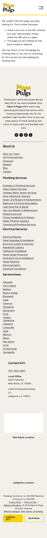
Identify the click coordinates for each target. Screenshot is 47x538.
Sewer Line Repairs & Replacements (22, 199)
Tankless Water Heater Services (19, 192)
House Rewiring (11, 261)
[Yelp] (30, 135)
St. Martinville (10, 348)
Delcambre (8, 310)
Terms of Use (30, 502)
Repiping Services (12, 214)
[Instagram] (16, 135)
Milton (6, 338)
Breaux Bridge (10, 292)
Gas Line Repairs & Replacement (20, 210)
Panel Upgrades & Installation (18, 240)
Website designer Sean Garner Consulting (23, 511)
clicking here (8, 53)
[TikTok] (26, 135)
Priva (11, 502)
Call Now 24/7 (10, 518)
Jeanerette (8, 320)
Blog (5, 168)
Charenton (8, 307)
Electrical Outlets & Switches (18, 244)
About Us (9, 146)
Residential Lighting (13, 247)
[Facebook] (21, 135)
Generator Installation (14, 268)
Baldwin (7, 289)
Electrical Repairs (12, 236)
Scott (6, 345)
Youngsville (8, 352)
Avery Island (9, 285)
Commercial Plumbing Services (19, 224)
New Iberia (8, 341)
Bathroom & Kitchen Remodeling (20, 203)
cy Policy (17, 502)
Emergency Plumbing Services (19, 185)
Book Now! (34, 518)
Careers (7, 171)
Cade (5, 300)
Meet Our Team (11, 153)
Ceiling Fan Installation (15, 251)
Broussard (8, 296)
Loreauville (8, 327)
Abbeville (8, 282)
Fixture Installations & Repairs (18, 217)
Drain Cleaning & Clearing (16, 196)
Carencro (8, 303)
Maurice (7, 334)
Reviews (7, 164)
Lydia (5, 331)
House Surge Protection (15, 254)
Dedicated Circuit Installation (18, 258)
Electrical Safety (11, 265)
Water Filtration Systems (16, 221)
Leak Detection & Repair (16, 206)
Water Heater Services (15, 189)
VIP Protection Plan (13, 157)
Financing (8, 161)
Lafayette (8, 323)
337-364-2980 (16, 370)
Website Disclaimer (12, 505)
